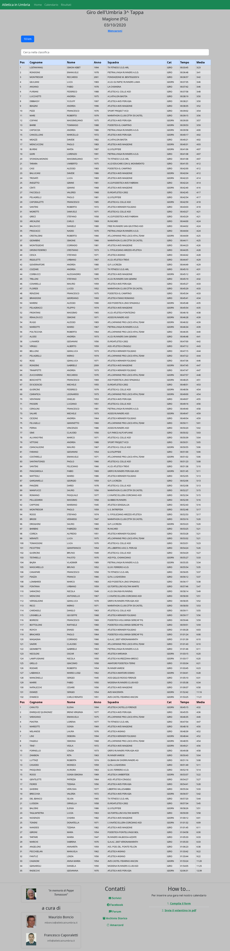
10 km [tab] (27, 39)
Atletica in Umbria (16, 4)
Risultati (66, 5)
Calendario (51, 5)
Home (38, 5)
